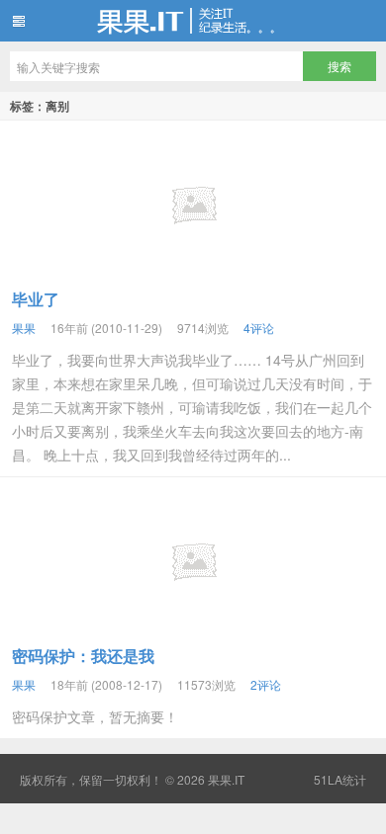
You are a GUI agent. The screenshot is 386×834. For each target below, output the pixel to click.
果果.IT (193, 21)
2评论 (265, 684)
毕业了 (35, 299)
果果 (24, 327)
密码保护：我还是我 (83, 655)
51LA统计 (340, 779)
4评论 (258, 327)
